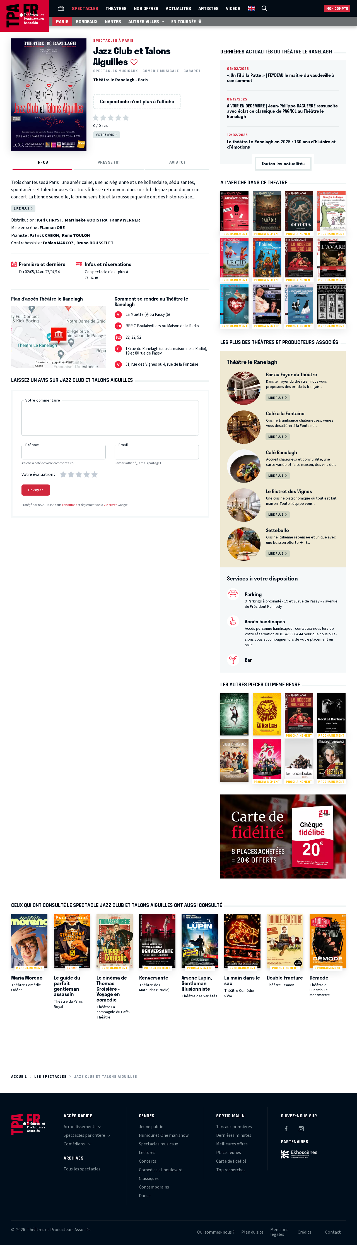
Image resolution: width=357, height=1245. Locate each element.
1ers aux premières (234, 1127)
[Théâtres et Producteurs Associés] (61, 8)
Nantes (113, 21)
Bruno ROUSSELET (95, 243)
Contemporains (154, 1187)
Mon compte (337, 8)
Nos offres (146, 8)
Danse (145, 1196)
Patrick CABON (44, 235)
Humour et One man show (164, 1135)
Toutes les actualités (283, 163)
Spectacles (85, 8)
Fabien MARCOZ (58, 243)
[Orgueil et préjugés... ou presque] (234, 760)
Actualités (178, 8)
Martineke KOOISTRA (86, 220)
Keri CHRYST (49, 220)
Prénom (32, 444)
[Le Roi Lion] (267, 714)
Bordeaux (87, 21)
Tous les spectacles (82, 1169)
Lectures (147, 1153)
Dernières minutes (233, 1135)
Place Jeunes (228, 1153)
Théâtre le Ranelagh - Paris (120, 80)
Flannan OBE (52, 228)
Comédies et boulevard (160, 1170)
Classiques (149, 1178)
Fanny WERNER (125, 220)
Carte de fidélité (231, 1161)
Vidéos (233, 8)
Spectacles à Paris (113, 40)
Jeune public (151, 1127)
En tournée (183, 21)
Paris (62, 21)
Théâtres (116, 8)
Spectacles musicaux (115, 71)
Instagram (301, 1128)
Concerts (147, 1161)
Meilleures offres (232, 1144)
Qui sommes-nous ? (216, 1232)
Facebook (286, 1128)
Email (123, 444)
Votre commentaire (42, 400)
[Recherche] (264, 8)
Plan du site (252, 1232)
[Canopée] (234, 714)
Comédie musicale (161, 71)
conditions (69, 505)
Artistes (208, 8)
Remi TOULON (76, 235)
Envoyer (35, 490)
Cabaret (192, 71)
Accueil (19, 1076)
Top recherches (230, 1170)
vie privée (110, 505)
